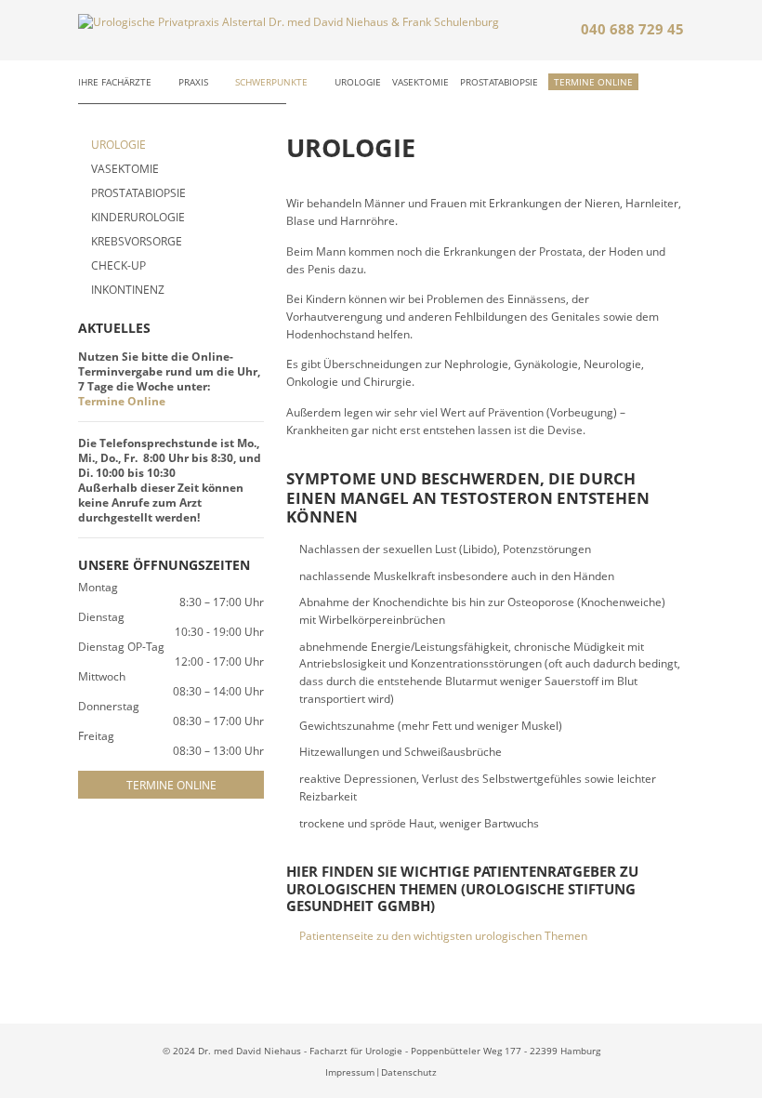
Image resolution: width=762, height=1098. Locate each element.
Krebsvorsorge (136, 240)
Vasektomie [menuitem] (420, 81)
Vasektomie (125, 168)
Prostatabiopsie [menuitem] (499, 81)
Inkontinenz (127, 289)
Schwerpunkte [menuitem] (271, 81)
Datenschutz (409, 1071)
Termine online (171, 784)
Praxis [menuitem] (193, 81)
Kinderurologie (138, 216)
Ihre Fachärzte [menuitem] (114, 81)
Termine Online (121, 400)
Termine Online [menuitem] (593, 81)
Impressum (349, 1071)
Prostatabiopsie (138, 192)
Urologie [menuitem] (358, 81)
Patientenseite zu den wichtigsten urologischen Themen (443, 935)
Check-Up (118, 265)
